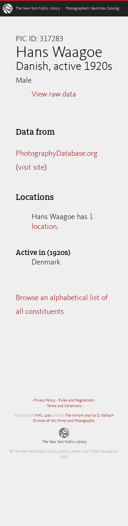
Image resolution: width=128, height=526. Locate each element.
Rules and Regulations (76, 400)
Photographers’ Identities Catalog (92, 9)
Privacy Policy (44, 400)
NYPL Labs (42, 416)
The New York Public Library (38, 9)
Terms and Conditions (64, 406)
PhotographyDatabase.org (56, 154)
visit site (31, 168)
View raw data (54, 94)
